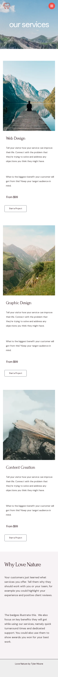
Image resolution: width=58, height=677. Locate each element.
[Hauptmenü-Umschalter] (51, 6)
